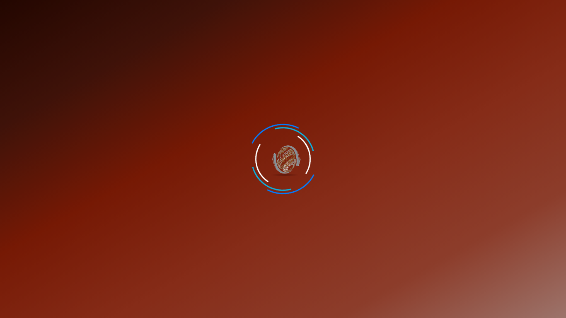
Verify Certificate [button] (534, 10)
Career (352, 10)
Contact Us (424, 10)
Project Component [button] (393, 34)
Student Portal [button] (473, 10)
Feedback (386, 10)
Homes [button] (20, 34)
